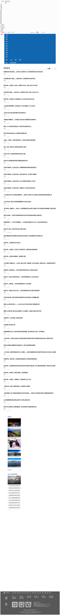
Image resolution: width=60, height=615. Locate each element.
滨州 (1, 18)
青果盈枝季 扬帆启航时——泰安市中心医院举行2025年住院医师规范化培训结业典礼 (23, 71)
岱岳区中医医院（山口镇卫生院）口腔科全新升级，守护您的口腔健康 (20, 174)
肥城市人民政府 (29, 597)
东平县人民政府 (36, 597)
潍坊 (1, 14)
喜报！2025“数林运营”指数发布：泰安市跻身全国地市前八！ (18, 126)
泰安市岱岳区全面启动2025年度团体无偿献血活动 (15, 133)
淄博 (1, 23)
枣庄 (20, 592)
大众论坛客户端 (2, 27)
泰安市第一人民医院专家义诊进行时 (12, 242)
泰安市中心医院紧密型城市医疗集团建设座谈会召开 (16, 160)
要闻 (5, 2)
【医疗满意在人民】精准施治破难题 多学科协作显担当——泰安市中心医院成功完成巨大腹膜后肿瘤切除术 (28, 393)
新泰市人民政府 (21, 597)
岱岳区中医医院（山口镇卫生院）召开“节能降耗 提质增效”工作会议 (20, 181)
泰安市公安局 (21, 598)
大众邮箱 (1, 29)
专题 (7, 54)
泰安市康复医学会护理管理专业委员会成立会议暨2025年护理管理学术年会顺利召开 (23, 235)
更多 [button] (7, 56)
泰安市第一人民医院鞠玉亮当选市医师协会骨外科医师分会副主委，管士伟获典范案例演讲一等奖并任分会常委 (29, 365)
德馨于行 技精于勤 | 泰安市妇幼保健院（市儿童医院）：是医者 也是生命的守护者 (22, 311)
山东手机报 (2, 24)
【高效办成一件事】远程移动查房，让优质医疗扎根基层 (17, 386)
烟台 (25, 592)
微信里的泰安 (13, 62)
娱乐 (7, 45)
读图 (7, 52)
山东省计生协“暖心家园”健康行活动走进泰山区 (15, 112)
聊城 (1, 16)
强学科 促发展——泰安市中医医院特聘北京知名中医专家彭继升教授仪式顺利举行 (23, 215)
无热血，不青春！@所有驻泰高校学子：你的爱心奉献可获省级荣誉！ (20, 140)
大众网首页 (2, 1)
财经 (1, 6)
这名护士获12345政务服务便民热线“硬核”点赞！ (15, 153)
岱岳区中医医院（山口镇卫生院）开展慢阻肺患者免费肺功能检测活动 (20, 167)
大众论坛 (1, 30)
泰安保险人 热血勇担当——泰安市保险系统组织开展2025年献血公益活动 (21, 270)
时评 (5, 3)
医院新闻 (13, 32)
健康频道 (9, 32)
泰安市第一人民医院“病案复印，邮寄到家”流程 (15, 256)
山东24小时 (2, 26)
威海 (35, 592)
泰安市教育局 (14, 598)
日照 (1, 17)
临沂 (40, 592)
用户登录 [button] (2, 28)
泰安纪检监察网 (51, 597)
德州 (42, 592)
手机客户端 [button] (2, 25)
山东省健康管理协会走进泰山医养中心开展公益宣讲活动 (17, 399)
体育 (7, 48)
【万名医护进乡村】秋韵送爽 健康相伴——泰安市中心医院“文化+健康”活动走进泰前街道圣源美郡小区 (28, 194)
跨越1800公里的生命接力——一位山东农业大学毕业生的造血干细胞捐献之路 (21, 304)
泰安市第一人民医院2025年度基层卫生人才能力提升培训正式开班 (19, 99)
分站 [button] (1, 9)
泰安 (1, 22)
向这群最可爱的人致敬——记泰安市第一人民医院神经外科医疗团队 (19, 78)
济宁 (1, 15)
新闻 (7, 37)
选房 (1, 8)
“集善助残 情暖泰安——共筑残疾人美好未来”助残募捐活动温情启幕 (20, 119)
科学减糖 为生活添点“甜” (10, 324)
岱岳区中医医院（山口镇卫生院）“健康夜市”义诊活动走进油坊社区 (19, 188)
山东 (1, 4)
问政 (7, 39)
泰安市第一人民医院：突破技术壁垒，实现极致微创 (16, 372)
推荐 (7, 59)
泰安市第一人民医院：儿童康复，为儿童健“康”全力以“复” (17, 379)
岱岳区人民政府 (14, 597)
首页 (6, 32)
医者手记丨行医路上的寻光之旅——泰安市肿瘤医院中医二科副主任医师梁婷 (21, 290)
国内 (16, 59)
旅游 (1, 7)
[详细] (4, 73)
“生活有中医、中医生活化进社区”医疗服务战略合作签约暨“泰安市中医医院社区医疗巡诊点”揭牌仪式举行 (28, 338)
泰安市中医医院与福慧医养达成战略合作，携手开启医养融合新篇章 (19, 345)
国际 (20, 59)
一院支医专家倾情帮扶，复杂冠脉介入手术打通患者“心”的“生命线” (19, 105)
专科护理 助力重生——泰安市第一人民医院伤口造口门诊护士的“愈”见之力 (21, 92)
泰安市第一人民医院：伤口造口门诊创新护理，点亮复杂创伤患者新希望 (20, 249)
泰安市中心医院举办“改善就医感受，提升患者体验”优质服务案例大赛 (20, 406)
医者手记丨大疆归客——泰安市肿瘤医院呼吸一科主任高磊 (17, 283)
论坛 (7, 43)
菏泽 (50, 592)
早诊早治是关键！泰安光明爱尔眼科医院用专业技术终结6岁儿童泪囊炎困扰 (21, 297)
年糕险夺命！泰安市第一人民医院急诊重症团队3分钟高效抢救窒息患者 (20, 358)
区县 (7, 41)
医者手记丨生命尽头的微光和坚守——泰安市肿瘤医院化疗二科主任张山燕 (21, 276)
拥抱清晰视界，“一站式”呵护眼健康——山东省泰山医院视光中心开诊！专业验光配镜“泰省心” (26, 222)
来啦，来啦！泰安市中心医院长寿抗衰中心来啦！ (15, 146)
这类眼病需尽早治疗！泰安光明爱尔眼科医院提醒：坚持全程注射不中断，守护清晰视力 (24, 331)
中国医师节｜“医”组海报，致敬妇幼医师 (13, 317)
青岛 (1, 11)
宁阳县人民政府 (44, 597)
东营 (1, 21)
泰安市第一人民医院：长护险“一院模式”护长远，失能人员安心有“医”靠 (20, 85)
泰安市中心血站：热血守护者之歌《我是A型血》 (15, 229)
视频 (7, 50)
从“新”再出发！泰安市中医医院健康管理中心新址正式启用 (17, 201)
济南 (1, 10)
